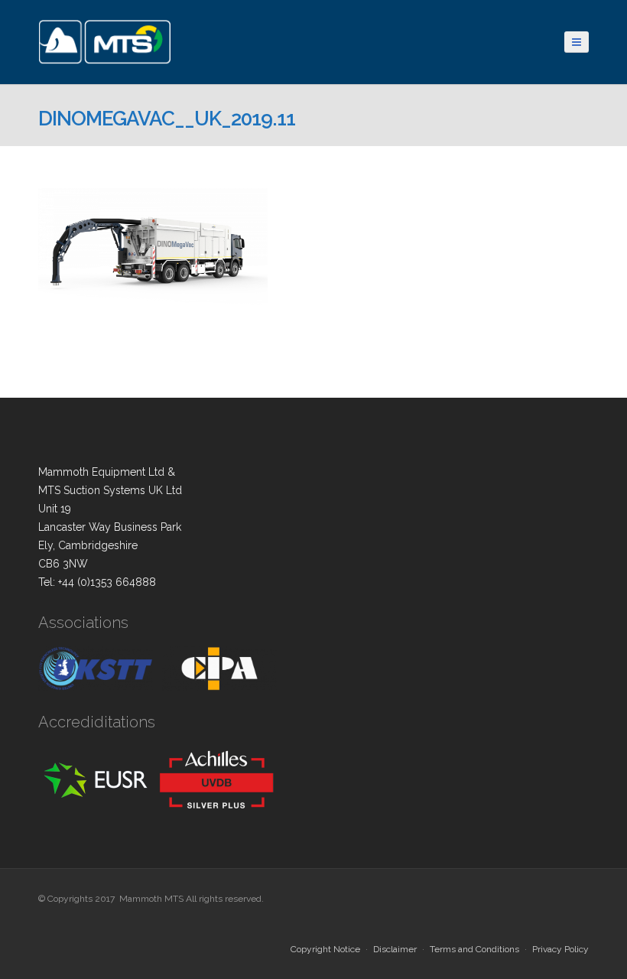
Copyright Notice (325, 949)
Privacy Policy (560, 949)
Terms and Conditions (474, 949)
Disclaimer (395, 949)
